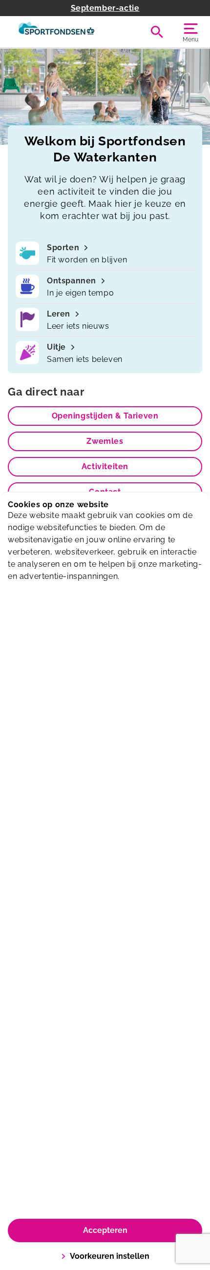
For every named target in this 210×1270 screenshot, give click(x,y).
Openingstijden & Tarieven (105, 415)
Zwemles (104, 441)
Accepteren (105, 1230)
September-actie (105, 8)
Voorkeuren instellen (109, 1256)
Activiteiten (105, 466)
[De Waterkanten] (56, 31)
